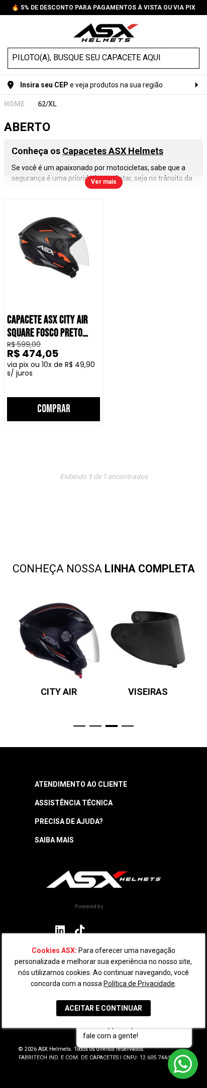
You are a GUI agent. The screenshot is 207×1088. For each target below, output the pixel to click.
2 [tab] (95, 726)
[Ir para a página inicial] (103, 879)
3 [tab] (112, 726)
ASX (14, 104)
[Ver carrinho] (193, 32)
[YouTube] (146, 930)
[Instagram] (60, 932)
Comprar (53, 409)
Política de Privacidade (139, 984)
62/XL (47, 104)
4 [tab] (128, 726)
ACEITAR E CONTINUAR (103, 1008)
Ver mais (104, 181)
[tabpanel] (59, 647)
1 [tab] (79, 726)
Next (198, 662)
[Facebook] (100, 930)
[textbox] (94, 58)
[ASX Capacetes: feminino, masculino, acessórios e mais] (106, 34)
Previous (9, 662)
